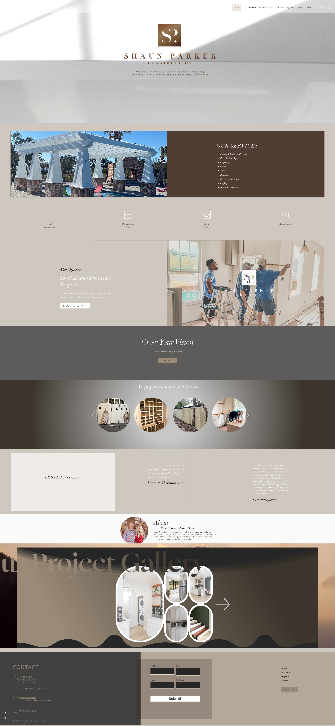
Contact (285, 680)
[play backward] (93, 414)
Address (180, 680)
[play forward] (248, 414)
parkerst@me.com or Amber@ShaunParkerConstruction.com (35, 699)
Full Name (155, 666)
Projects (285, 676)
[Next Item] (222, 604)
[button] (113, 415)
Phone (153, 680)
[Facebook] (5, 712)
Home (284, 668)
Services (285, 672)
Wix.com (32, 723)
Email (178, 666)
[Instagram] (5, 718)
